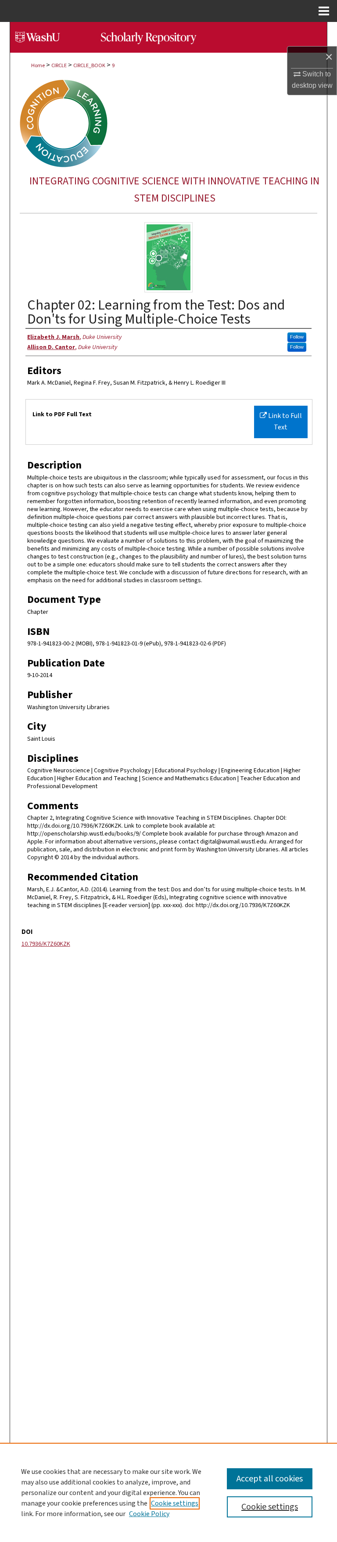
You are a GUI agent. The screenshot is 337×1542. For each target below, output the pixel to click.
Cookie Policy (149, 1514)
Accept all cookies (270, 1479)
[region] (168, 1492)
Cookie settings (174, 1503)
